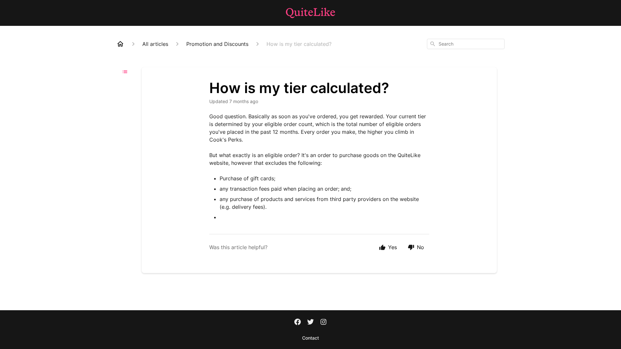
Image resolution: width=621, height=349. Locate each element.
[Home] (120, 44)
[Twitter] (310, 322)
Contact (310, 338)
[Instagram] (323, 322)
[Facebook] (297, 322)
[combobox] (466, 44)
